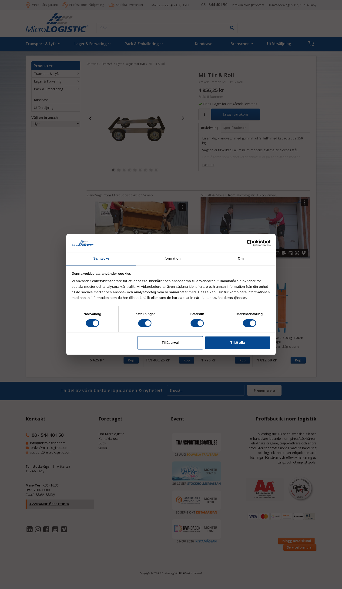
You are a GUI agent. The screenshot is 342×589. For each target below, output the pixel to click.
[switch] (144, 323)
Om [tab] (241, 258)
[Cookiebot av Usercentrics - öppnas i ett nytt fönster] (250, 243)
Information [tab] (171, 258)
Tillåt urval (170, 342)
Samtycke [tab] (101, 258)
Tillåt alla (237, 342)
